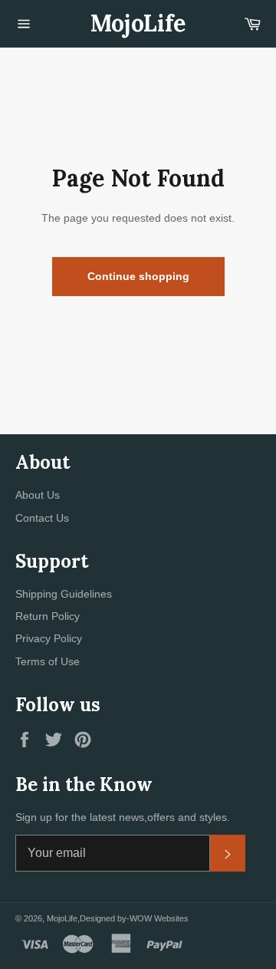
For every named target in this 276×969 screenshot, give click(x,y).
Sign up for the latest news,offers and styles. (122, 817)
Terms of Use (47, 661)
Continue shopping (138, 276)
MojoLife (138, 23)
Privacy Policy (48, 638)
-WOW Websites (158, 918)
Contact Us (42, 518)
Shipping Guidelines (63, 594)
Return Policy (47, 616)
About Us (37, 495)
